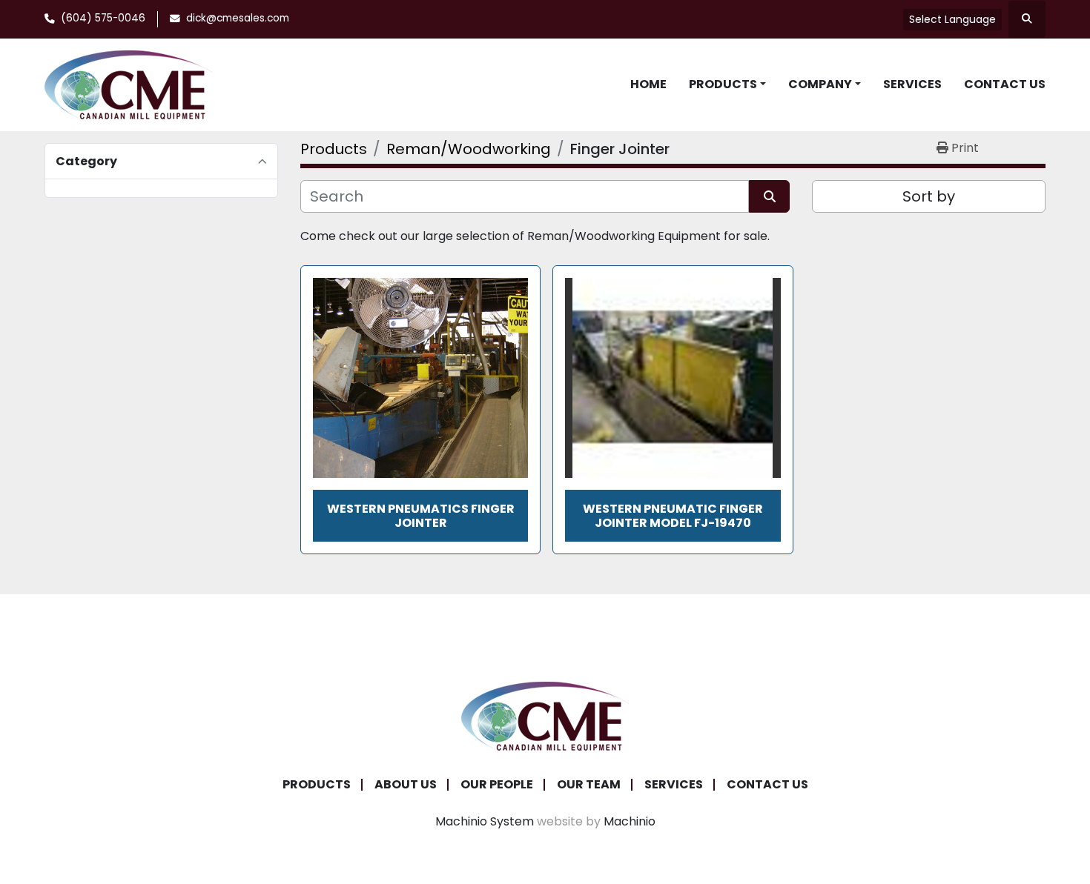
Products (723, 84)
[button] (727, 84)
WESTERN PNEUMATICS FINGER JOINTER (421, 515)
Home (648, 84)
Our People (496, 784)
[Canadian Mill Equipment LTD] (545, 715)
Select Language (952, 19)
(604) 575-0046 (103, 18)
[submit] (769, 196)
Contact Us (1005, 84)
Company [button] (820, 84)
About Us (405, 784)
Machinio (629, 821)
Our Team (589, 784)
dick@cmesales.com (237, 18)
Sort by (928, 196)
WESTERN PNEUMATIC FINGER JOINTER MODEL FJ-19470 (673, 515)
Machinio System (484, 821)
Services (912, 84)
